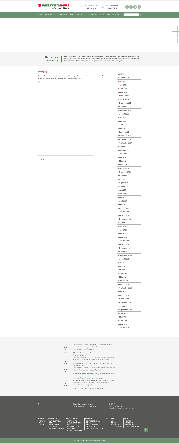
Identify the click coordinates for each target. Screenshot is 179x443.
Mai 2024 (122, 157)
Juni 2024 (122, 154)
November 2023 (124, 175)
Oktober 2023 (123, 179)
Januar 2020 (123, 295)
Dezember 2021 (124, 244)
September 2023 (125, 183)
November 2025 (124, 107)
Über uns (42, 421)
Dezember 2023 (124, 172)
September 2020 (125, 288)
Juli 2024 (122, 150)
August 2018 (123, 313)
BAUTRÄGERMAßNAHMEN (56, 429)
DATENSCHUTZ (129, 425)
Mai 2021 (122, 270)
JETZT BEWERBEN (116, 427)
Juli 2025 (122, 117)
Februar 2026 (123, 96)
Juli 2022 (122, 226)
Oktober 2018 (123, 306)
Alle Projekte (72, 421)
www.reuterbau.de (127, 408)
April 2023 (122, 201)
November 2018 (124, 302)
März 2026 (122, 92)
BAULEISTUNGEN (61, 14)
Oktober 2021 (123, 252)
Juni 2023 (122, 194)
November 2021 (124, 248)
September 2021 (125, 255)
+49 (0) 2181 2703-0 (119, 406)
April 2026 (122, 88)
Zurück (42, 159)
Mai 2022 (122, 233)
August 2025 (123, 114)
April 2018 (122, 320)
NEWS (102, 14)
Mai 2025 (122, 121)
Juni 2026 (122, 85)
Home (40, 14)
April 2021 (122, 273)
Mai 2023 (122, 197)
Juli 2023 (122, 190)
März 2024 (122, 161)
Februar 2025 (123, 132)
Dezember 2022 (124, 215)
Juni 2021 (122, 266)
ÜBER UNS (48, 14)
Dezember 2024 (124, 136)
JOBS (109, 14)
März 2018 (122, 324)
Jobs (112, 421)
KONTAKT (116, 14)
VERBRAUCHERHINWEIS (132, 427)
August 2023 (123, 186)
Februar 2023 (123, 208)
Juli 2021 (122, 262)
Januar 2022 (123, 241)
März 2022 (122, 237)
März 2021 (122, 277)
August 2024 (123, 146)
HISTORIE (41, 425)
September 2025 (125, 110)
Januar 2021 (123, 281)
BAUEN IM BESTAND (53, 425)
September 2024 (125, 143)
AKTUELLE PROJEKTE (78, 14)
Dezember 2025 (124, 103)
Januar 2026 (123, 99)
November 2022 (124, 219)
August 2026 (123, 78)
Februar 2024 (123, 165)
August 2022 (123, 223)
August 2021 (123, 259)
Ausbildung (115, 425)
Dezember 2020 (124, 284)
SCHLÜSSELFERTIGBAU (54, 421)
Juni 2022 (122, 230)
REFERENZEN (93, 14)
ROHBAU (50, 423)
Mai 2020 (122, 291)
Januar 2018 (123, 328)
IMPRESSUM (129, 423)
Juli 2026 (122, 81)
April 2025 (122, 125)
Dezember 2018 (124, 299)
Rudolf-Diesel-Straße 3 (91, 7)
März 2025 (122, 128)
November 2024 (124, 139)
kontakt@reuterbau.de (111, 6)
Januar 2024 (123, 168)
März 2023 (122, 204)
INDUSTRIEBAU (52, 427)
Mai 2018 (122, 317)
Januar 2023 (123, 212)
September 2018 (125, 310)
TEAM (40, 423)
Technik (113, 423)
